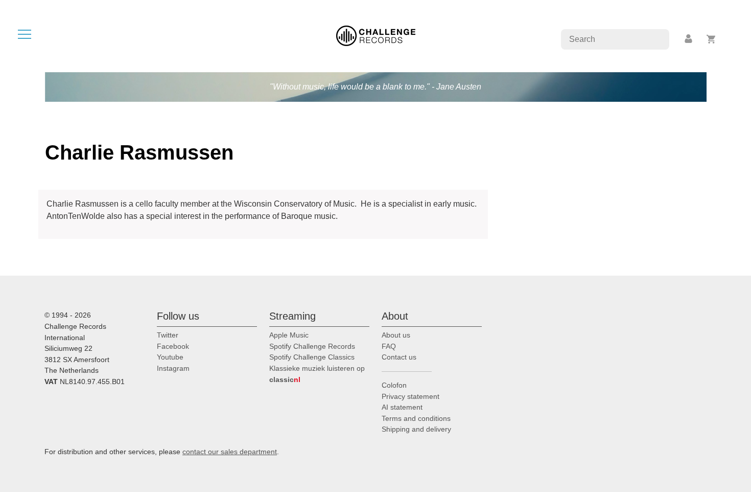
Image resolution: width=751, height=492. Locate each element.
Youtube (170, 357)
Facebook (173, 346)
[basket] (711, 39)
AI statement (402, 407)
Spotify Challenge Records (312, 346)
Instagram (173, 368)
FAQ (389, 346)
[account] (689, 39)
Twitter (167, 335)
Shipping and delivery (416, 429)
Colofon (394, 385)
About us (396, 335)
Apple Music (289, 335)
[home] (375, 35)
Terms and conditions (416, 418)
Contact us (399, 357)
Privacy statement (410, 396)
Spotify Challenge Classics (312, 357)
